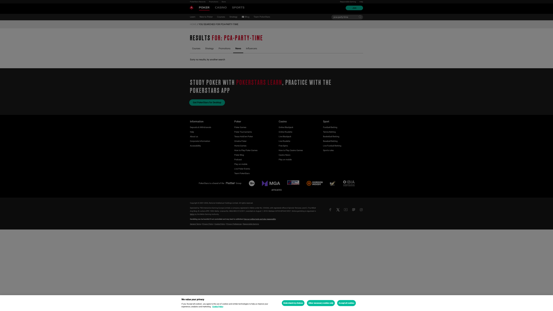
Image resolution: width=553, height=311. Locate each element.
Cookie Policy (217, 307)
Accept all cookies (346, 303)
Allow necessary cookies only (320, 303)
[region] (276, 303)
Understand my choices (293, 303)
